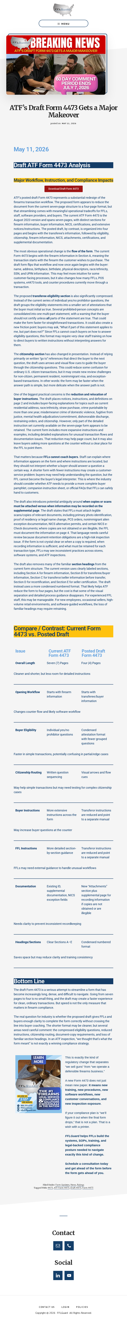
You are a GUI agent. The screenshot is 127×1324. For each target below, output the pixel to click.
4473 (50, 1187)
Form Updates (63, 1184)
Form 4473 (87, 1187)
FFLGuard (63, 10)
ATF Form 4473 (61, 1187)
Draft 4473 (75, 1187)
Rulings (80, 1184)
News (73, 1184)
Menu (65, 23)
